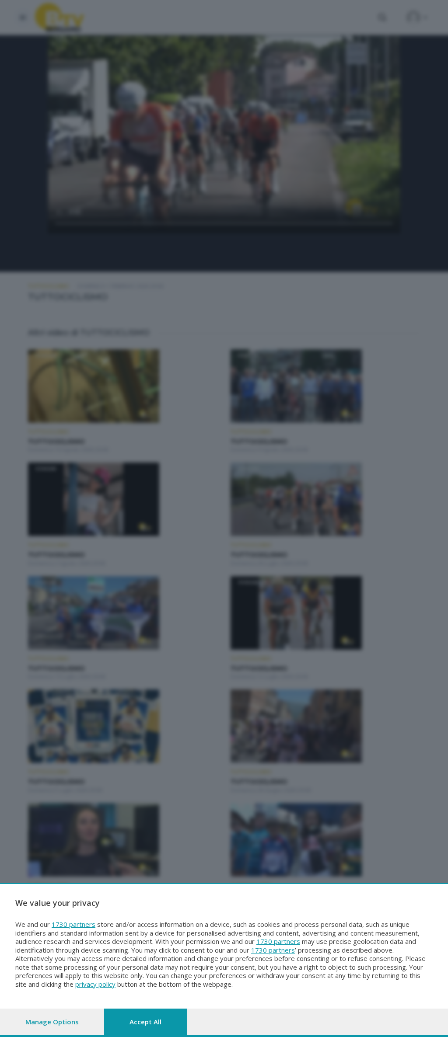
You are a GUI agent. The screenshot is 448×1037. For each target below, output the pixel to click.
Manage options (52, 1021)
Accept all (145, 1021)
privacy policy (95, 984)
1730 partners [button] (73, 924)
